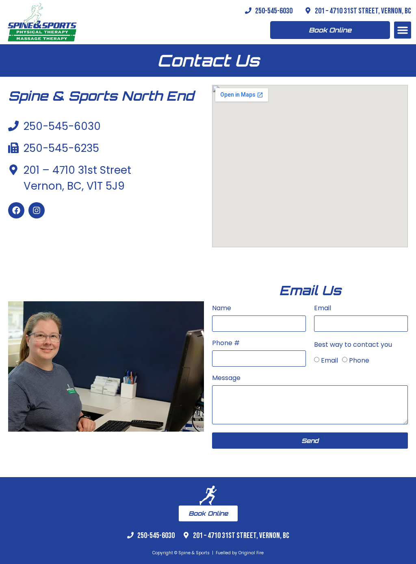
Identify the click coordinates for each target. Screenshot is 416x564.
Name (221, 309)
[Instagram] (36, 210)
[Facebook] (16, 210)
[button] (402, 30)
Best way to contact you (353, 345)
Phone (359, 360)
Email (322, 309)
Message (226, 378)
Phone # (226, 344)
